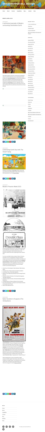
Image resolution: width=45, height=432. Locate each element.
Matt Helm (7, 349)
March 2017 (30, 52)
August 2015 (30, 56)
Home (4, 11)
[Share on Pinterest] (10, 142)
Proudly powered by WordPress (25, 426)
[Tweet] (6, 142)
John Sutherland (11, 78)
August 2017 (30, 44)
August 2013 (30, 75)
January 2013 (30, 89)
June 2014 (30, 60)
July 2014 (29, 58)
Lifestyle (29, 110)
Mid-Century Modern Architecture (34, 112)
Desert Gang (16, 173)
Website (3, 418)
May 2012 (30, 93)
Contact (13, 11)
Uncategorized (30, 120)
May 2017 (30, 50)
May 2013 (30, 81)
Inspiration (30, 108)
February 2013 (30, 87)
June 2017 (30, 48)
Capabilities (19, 11)
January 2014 (30, 64)
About (8, 11)
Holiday (29, 106)
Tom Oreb (10, 82)
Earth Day (14, 170)
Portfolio (29, 116)
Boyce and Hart (18, 362)
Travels (29, 118)
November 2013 (31, 69)
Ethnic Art (30, 102)
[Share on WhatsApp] (8, 142)
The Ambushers (6, 341)
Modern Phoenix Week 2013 (12, 186)
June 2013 (30, 79)
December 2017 (31, 42)
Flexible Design (31, 28)
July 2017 (29, 46)
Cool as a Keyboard (31, 30)
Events (29, 104)
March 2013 (30, 85)
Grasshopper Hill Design (19, 4)
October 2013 (30, 71)
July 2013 (29, 77)
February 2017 (30, 54)
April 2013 (30, 83)
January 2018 (30, 40)
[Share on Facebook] (4, 142)
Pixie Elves (30, 26)
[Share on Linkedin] (12, 142)
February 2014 (30, 62)
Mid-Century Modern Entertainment (34, 114)
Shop (35, 11)
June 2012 (30, 91)
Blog (25, 11)
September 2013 (31, 73)
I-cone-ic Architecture (32, 24)
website (30, 11)
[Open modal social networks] (15, 142)
